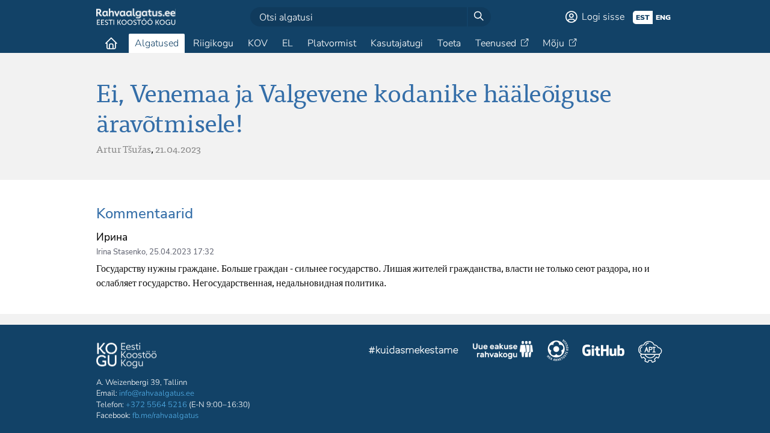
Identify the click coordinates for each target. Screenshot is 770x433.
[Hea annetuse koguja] (557, 351)
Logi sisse (603, 16)
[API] (650, 352)
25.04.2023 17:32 (181, 252)
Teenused (495, 43)
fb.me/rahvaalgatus (165, 415)
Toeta (449, 43)
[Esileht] (111, 43)
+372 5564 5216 (156, 404)
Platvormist (331, 43)
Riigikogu (213, 43)
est (643, 17)
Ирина (112, 237)
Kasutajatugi (397, 43)
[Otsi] (479, 16)
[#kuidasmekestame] (414, 351)
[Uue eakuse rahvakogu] (503, 352)
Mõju (553, 43)
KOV (258, 43)
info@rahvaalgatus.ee (156, 393)
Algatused (157, 43)
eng (663, 17)
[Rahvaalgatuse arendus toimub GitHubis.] (603, 352)
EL (287, 43)
